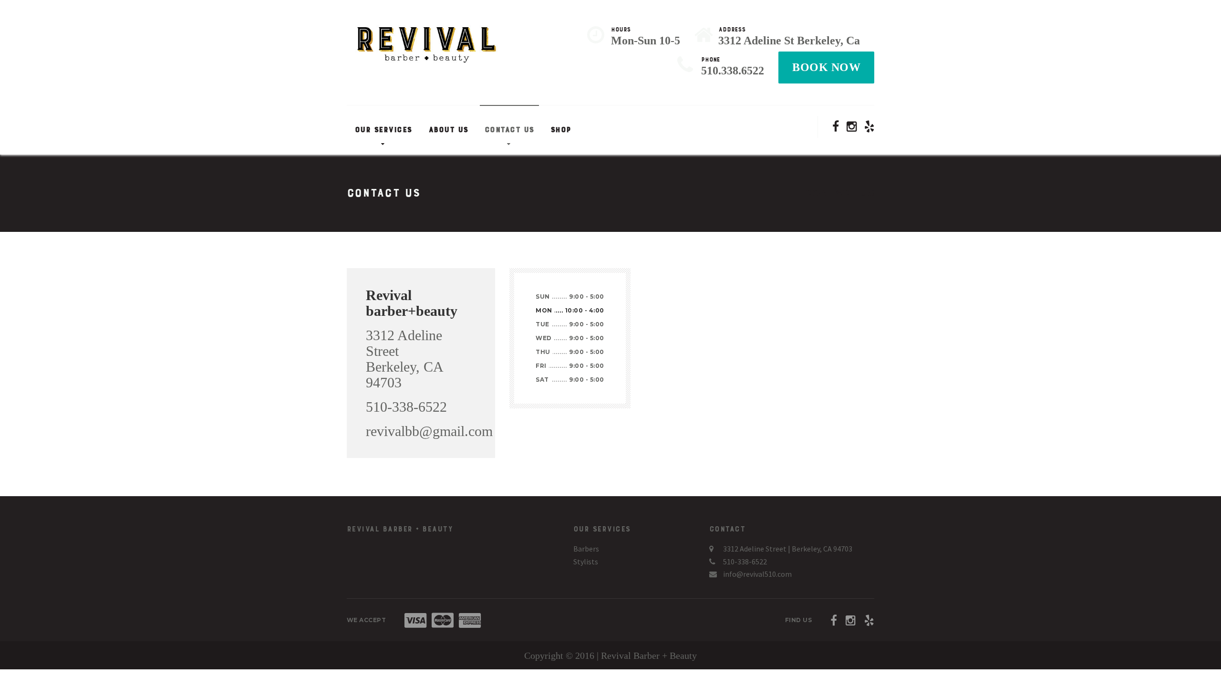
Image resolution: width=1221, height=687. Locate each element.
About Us (448, 130)
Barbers (586, 548)
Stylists (585, 561)
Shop (560, 130)
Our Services (383, 130)
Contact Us (509, 130)
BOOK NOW (826, 67)
